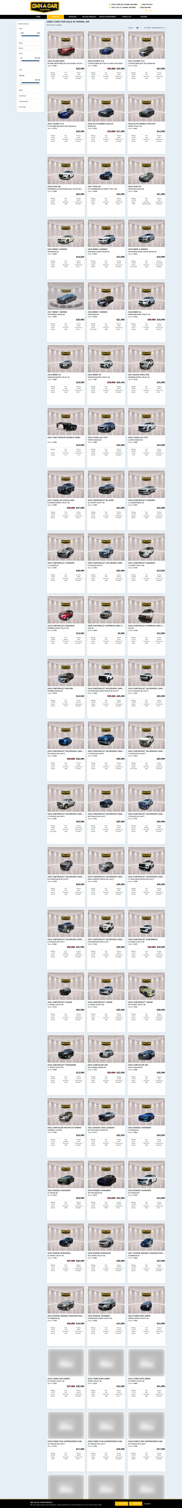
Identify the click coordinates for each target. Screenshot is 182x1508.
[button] (131, 28)
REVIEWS (144, 17)
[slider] (21, 36)
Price (21, 53)
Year (20, 28)
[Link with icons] (146, 10)
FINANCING (73, 17)
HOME (38, 17)
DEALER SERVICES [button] (89, 17)
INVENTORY (55, 17)
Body (21, 90)
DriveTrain (22, 96)
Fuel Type (22, 107)
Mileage (21, 75)
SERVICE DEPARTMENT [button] (108, 17)
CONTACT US (126, 17)
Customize (147, 1503)
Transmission (23, 101)
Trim (20, 70)
